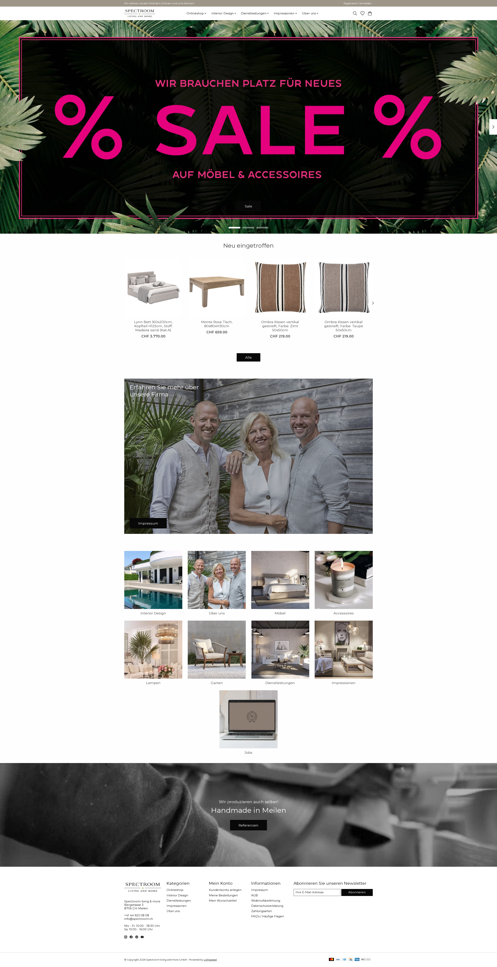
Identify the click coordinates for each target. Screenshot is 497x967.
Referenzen (248, 825)
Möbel (280, 613)
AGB (254, 895)
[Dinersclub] (344, 960)
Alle (248, 357)
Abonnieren (357, 892)
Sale (248, 206)
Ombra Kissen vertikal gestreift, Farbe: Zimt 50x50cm (280, 326)
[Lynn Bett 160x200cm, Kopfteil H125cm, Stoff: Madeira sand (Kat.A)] (153, 287)
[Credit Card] (350, 960)
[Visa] (337, 960)
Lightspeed (210, 959)
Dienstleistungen (280, 683)
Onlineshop (175, 890)
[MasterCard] (331, 960)
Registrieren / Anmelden (358, 3)
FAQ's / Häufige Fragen (267, 916)
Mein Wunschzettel (223, 900)
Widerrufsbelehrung (265, 900)
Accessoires (344, 613)
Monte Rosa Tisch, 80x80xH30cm (217, 324)
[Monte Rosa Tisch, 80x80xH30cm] (217, 287)
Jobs (248, 752)
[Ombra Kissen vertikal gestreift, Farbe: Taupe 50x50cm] (344, 287)
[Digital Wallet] (366, 960)
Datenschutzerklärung (267, 906)
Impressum (259, 890)
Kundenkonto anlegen (225, 890)
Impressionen (343, 683)
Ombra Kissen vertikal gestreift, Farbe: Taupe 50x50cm (343, 326)
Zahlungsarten (261, 911)
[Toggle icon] (355, 13)
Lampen (153, 683)
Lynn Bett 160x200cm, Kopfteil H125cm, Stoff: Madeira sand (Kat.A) (153, 326)
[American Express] (357, 960)
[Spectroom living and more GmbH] (139, 13)
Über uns (217, 613)
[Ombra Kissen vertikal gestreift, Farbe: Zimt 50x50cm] (280, 287)
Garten (217, 683)
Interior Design (153, 613)
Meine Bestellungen (223, 895)
